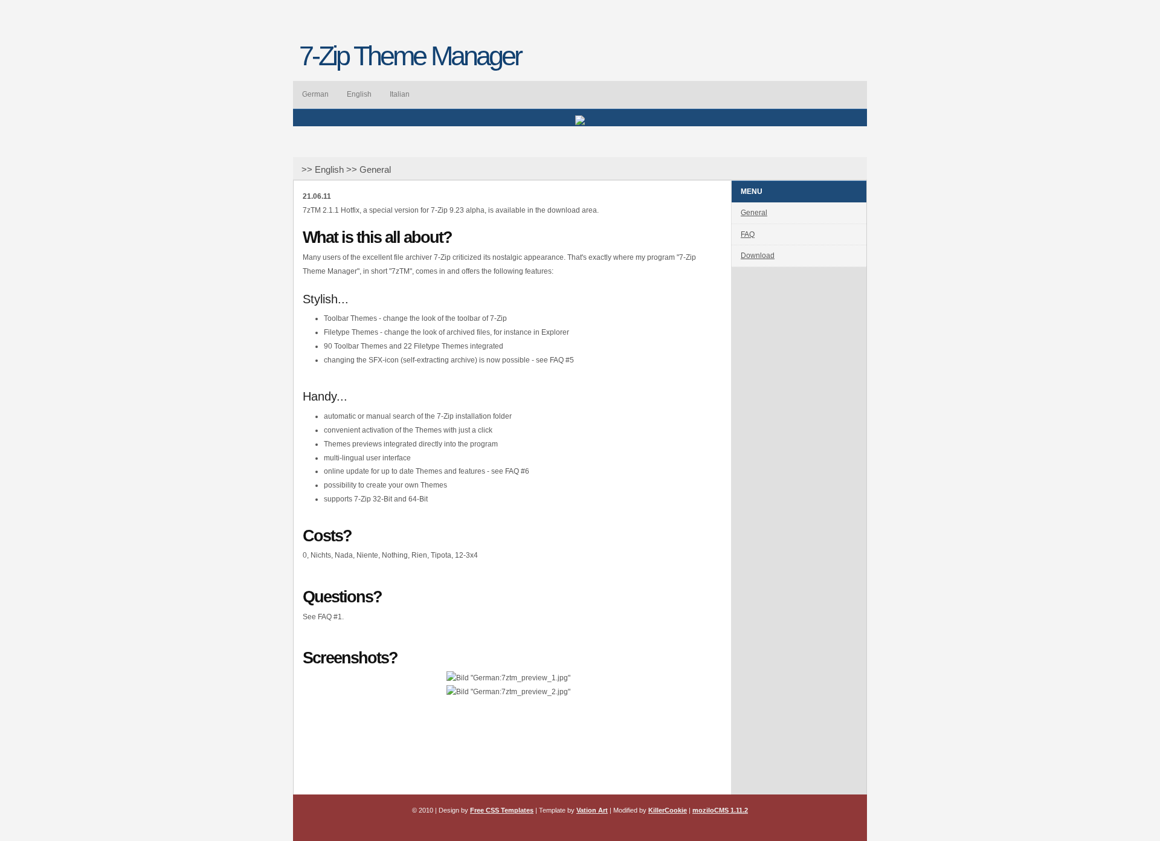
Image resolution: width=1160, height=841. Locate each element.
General (754, 212)
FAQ (748, 234)
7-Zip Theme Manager (410, 55)
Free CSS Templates (501, 810)
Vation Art (592, 810)
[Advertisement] (508, 758)
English (359, 94)
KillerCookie (667, 810)
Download (758, 255)
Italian (400, 94)
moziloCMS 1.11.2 (720, 810)
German (315, 94)
